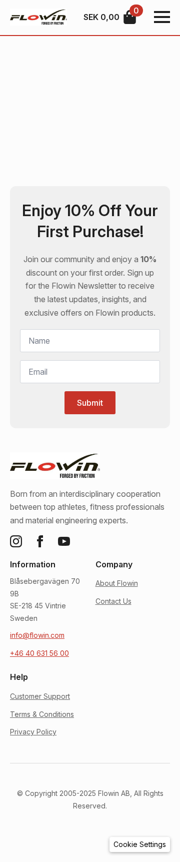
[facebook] (40, 541)
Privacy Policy (33, 731)
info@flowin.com (37, 635)
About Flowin (117, 583)
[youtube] (64, 541)
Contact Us (114, 601)
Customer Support (40, 696)
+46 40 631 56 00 (39, 653)
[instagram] (16, 541)
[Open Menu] (162, 17)
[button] (140, 844)
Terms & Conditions (42, 714)
